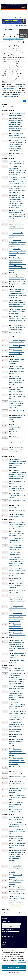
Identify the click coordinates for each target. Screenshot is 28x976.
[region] (14, 962)
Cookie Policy (22, 962)
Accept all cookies (14, 967)
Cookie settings (18, 960)
